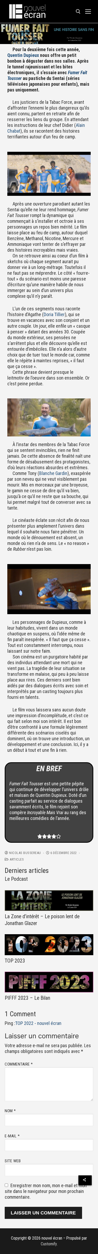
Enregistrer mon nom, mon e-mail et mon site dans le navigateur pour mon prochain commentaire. (46, 1191)
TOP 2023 (15, 961)
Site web (13, 1161)
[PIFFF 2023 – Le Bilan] (49, 982)
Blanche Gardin (53, 473)
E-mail (12, 1136)
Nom (10, 1111)
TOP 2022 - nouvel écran (38, 1023)
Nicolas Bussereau (24, 853)
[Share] (85, 1180)
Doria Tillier (54, 314)
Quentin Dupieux (23, 55)
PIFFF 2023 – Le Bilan (27, 998)
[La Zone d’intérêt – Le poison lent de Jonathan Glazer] (49, 900)
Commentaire (19, 1064)
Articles (16, 859)
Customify (49, 1243)
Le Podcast (16, 879)
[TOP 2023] (49, 944)
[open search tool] (78, 11)
